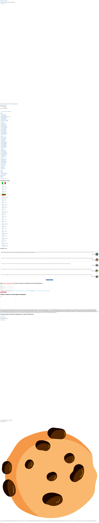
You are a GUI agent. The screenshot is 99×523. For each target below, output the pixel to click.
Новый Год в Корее (3, 317)
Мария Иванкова (93, 270)
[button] (90, 522)
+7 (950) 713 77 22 (2, 109)
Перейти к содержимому (3, 0)
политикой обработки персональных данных (42, 290)
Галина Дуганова (93, 259)
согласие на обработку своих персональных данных (20, 290)
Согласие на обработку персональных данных (7, 423)
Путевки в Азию (2, 315)
